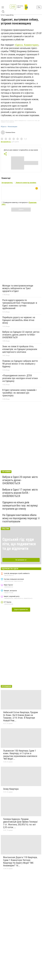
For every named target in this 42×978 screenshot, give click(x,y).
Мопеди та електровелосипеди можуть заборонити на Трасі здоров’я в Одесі (17, 288)
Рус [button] (39, 7)
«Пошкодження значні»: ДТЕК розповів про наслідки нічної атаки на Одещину (20, 378)
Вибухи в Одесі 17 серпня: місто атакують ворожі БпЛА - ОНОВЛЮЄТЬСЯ (20, 493)
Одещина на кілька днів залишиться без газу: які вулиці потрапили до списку (20, 505)
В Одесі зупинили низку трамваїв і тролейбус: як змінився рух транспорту (19, 393)
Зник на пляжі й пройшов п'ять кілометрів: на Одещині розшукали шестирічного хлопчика (19, 349)
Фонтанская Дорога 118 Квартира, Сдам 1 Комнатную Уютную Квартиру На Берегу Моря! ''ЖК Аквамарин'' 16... (20, 861)
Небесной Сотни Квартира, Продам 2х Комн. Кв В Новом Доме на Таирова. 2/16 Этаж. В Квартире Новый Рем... (20, 716)
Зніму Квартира (11, 789)
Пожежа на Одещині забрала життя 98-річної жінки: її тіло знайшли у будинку (20, 364)
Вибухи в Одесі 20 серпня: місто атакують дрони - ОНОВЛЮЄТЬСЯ (20, 480)
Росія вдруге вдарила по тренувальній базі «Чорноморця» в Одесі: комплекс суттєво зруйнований (19, 304)
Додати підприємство (21, 609)
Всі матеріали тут (21, 560)
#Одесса (3, 127)
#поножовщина (12, 127)
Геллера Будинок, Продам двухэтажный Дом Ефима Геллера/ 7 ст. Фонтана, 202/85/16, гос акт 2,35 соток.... (20, 823)
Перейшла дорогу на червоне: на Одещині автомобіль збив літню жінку (18, 320)
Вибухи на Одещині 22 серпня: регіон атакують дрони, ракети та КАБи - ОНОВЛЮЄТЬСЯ (20, 335)
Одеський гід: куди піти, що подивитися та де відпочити (19, 544)
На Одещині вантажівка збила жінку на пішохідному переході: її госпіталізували (20, 518)
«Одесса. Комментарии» (27, 44)
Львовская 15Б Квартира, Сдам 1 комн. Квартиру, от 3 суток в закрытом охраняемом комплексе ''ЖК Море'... (20, 754)
